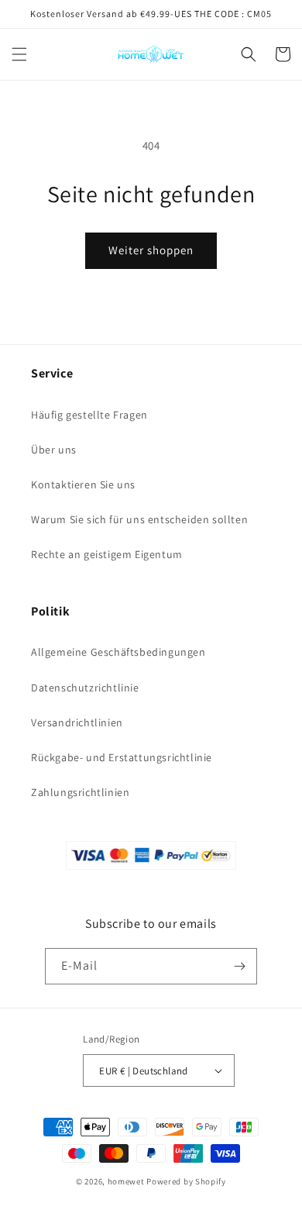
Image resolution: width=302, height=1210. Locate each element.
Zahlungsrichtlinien (80, 792)
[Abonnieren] (239, 966)
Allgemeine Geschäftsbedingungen (118, 652)
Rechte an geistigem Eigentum (107, 554)
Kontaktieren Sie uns (83, 484)
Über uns (54, 450)
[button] (19, 54)
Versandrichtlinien (77, 722)
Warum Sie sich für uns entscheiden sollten (139, 519)
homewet (126, 1181)
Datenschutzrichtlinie (85, 688)
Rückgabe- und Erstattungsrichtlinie (121, 757)
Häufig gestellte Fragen (89, 415)
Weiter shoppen (151, 250)
